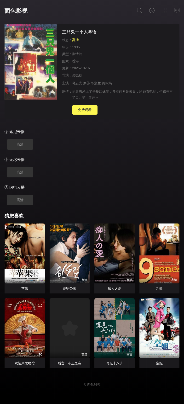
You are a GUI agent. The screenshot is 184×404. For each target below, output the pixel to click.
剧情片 (77, 54)
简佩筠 (107, 83)
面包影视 (16, 10)
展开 (91, 97)
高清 (20, 144)
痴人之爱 (114, 288)
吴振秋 (77, 75)
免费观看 (85, 110)
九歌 (159, 288)
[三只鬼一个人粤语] (31, 62)
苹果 (24, 288)
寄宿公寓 (69, 288)
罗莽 (86, 83)
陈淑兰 (96, 83)
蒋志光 (77, 83)
